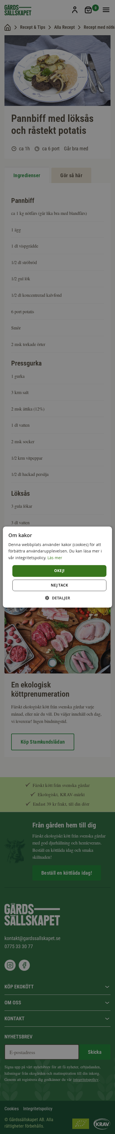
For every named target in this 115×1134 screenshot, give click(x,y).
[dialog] (57, 567)
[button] (57, 598)
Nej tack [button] (59, 585)
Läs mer (54, 557)
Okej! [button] (59, 570)
